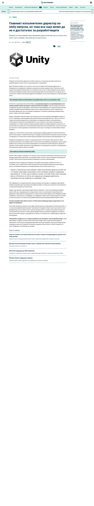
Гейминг (14, 17)
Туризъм (45, 7)
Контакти (82, 7)
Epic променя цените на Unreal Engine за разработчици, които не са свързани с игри (35, 99)
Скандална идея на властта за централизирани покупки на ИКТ (26, 11)
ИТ (40, 7)
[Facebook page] (91, 3)
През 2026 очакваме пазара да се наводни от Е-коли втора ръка (75, 11)
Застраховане (18, 7)
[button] (92, 11)
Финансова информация (31, 7)
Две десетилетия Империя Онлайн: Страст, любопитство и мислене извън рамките (35, 243)
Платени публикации (61, 7)
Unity (59, 46)
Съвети (52, 7)
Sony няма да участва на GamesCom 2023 (22, 151)
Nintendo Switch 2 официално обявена (21, 258)
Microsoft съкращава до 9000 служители (21, 251)
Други (76, 7)
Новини (11, 7)
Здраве (71, 7)
